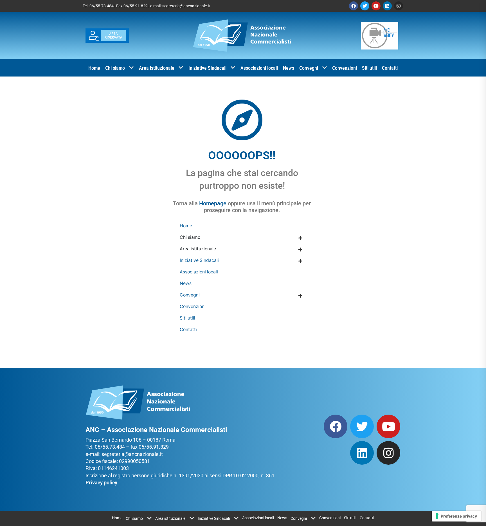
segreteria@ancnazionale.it (186, 6)
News (288, 68)
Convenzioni (344, 68)
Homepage (212, 203)
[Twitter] (364, 5)
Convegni (308, 68)
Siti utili (369, 68)
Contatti (390, 68)
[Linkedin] (387, 5)
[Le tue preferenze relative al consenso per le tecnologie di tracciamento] (457, 516)
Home (94, 68)
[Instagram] (398, 5)
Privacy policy (101, 482)
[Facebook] (353, 5)
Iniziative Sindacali (207, 68)
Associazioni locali (259, 68)
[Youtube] (376, 5)
